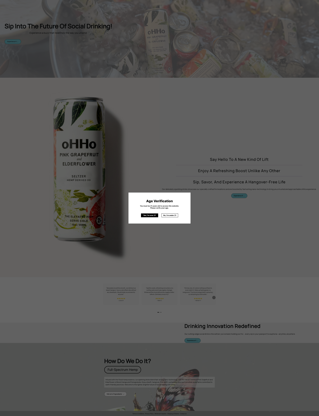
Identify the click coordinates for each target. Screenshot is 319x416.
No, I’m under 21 (169, 215)
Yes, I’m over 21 (149, 215)
